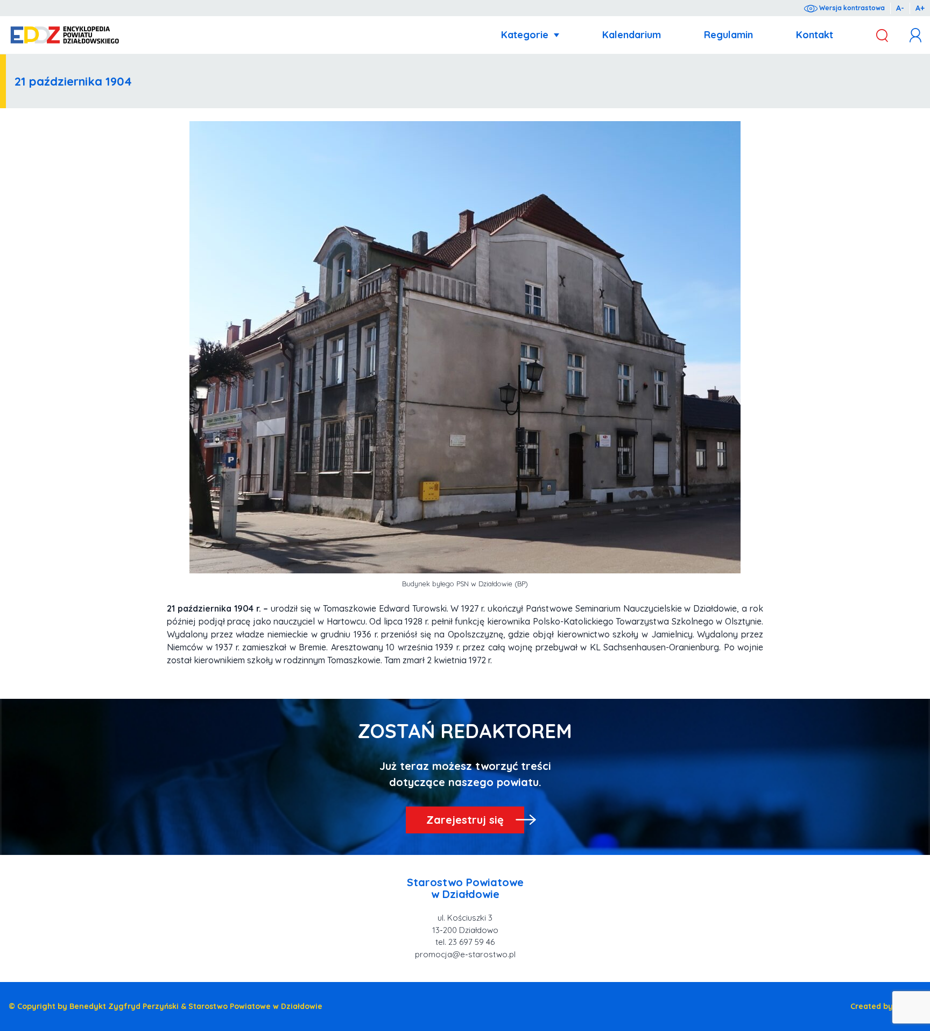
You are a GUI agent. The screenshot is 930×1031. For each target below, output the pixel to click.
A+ (920, 8)
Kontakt (814, 35)
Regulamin (728, 35)
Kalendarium (631, 35)
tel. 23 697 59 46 (465, 942)
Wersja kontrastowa (851, 8)
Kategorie (524, 35)
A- (900, 8)
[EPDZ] (65, 35)
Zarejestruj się (465, 819)
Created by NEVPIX (885, 1006)
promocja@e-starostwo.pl (465, 954)
